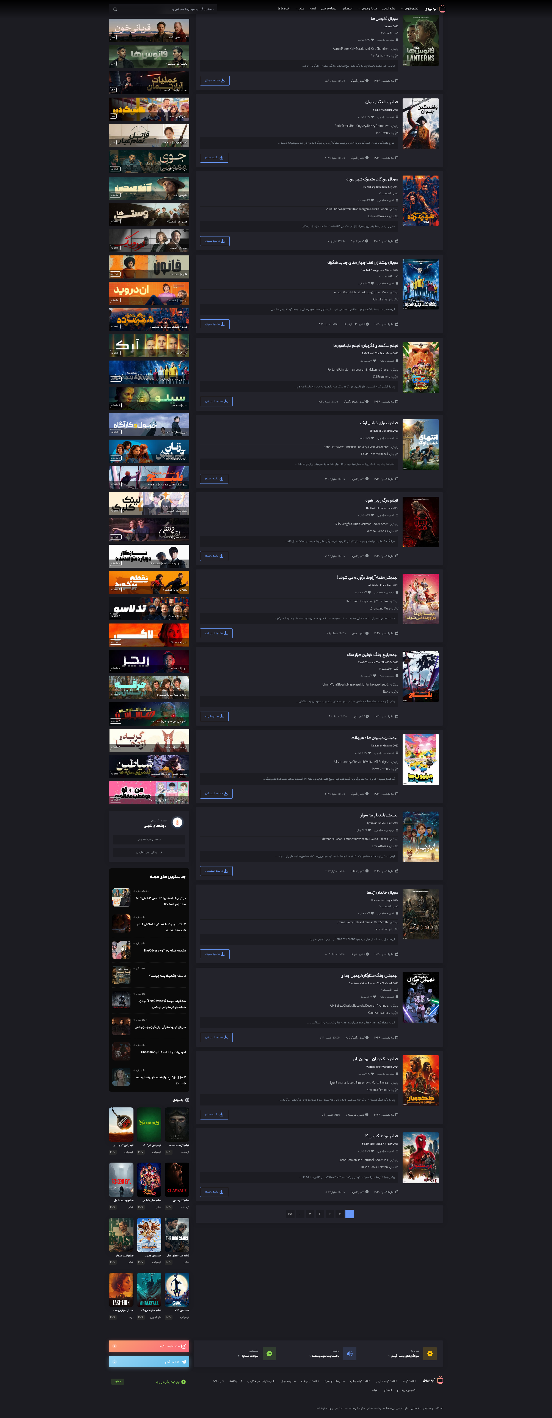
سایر (301, 8)
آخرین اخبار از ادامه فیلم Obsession (163, 1052)
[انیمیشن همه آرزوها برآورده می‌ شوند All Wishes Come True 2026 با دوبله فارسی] (420, 599)
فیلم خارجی (411, 8)
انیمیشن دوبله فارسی (149, 839)
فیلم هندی (235, 1381)
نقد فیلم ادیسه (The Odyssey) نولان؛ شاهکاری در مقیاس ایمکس (162, 1004)
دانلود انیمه (212, 716)
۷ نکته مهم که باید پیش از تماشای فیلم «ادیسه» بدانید (161, 927)
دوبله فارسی (328, 8)
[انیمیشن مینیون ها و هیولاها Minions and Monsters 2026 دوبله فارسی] (420, 759)
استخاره (387, 1390)
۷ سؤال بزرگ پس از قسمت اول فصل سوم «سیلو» (161, 1080)
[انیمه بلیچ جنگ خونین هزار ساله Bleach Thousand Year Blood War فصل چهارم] (420, 676)
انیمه (312, 8)
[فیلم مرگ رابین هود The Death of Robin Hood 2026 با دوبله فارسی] (420, 521)
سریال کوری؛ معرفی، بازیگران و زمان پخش (160, 1027)
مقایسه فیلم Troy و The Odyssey (165, 950)
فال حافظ (218, 1381)
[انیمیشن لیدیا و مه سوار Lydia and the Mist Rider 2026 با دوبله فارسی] (420, 836)
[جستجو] (115, 9)
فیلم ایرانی (388, 8)
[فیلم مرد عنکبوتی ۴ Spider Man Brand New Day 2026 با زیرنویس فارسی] (420, 1157)
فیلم (374, 1390)
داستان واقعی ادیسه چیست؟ (167, 975)
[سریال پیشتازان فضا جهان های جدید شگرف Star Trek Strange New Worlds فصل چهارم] (420, 284)
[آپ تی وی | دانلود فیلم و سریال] (435, 11)
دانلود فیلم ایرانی (360, 1381)
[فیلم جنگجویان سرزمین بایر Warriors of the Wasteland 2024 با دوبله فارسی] (420, 1080)
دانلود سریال (212, 80)
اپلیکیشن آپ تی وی (147, 1382)
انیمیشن (347, 8)
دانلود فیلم (212, 157)
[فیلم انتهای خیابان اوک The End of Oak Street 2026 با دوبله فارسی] (420, 444)
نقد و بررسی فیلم (406, 1390)
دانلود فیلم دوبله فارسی (261, 1381)
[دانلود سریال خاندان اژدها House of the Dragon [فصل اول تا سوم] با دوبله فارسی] (420, 914)
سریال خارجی (369, 8)
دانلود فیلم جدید (335, 1381)
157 (290, 1214)
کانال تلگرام (172, 1362)
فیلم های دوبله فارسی (149, 852)
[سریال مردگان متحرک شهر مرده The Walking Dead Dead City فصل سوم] (420, 200)
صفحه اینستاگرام (170, 1346)
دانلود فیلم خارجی (386, 1381)
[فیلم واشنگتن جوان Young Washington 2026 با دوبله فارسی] (420, 123)
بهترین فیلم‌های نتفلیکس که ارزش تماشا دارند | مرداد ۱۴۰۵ (160, 901)
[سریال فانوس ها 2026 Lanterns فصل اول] (420, 40)
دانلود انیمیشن (214, 401)
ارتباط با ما (284, 8)
